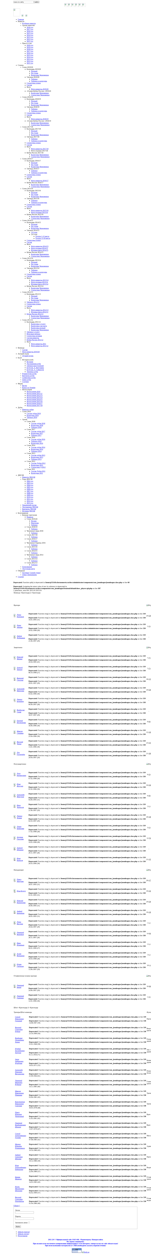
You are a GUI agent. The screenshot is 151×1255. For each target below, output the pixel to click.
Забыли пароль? (24, 1232)
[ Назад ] (16, 1206)
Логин (17, 1210)
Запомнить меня (21, 1223)
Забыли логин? (23, 1234)
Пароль (18, 1216)
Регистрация (22, 1236)
